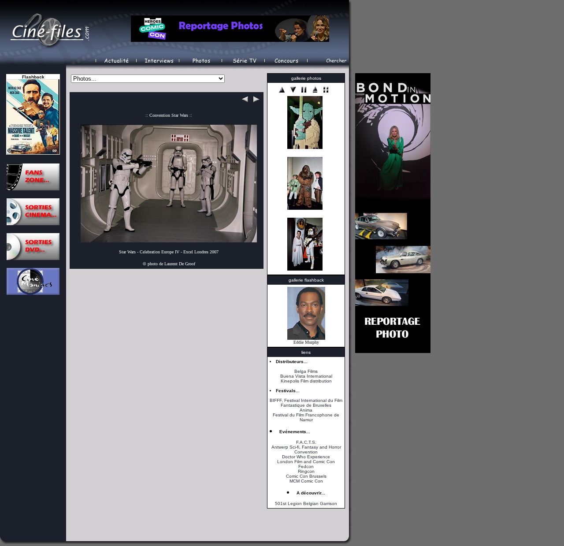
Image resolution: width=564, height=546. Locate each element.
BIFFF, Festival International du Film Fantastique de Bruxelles (306, 403)
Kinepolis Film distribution (306, 381)
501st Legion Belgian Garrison (306, 503)
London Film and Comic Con (306, 461)
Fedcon (306, 466)
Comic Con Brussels (306, 476)
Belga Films (306, 371)
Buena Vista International (306, 376)
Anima (306, 410)
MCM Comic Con (306, 481)
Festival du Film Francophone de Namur (306, 417)
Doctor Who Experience (306, 456)
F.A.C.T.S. (306, 442)
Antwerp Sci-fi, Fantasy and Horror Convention (306, 449)
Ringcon (306, 471)
